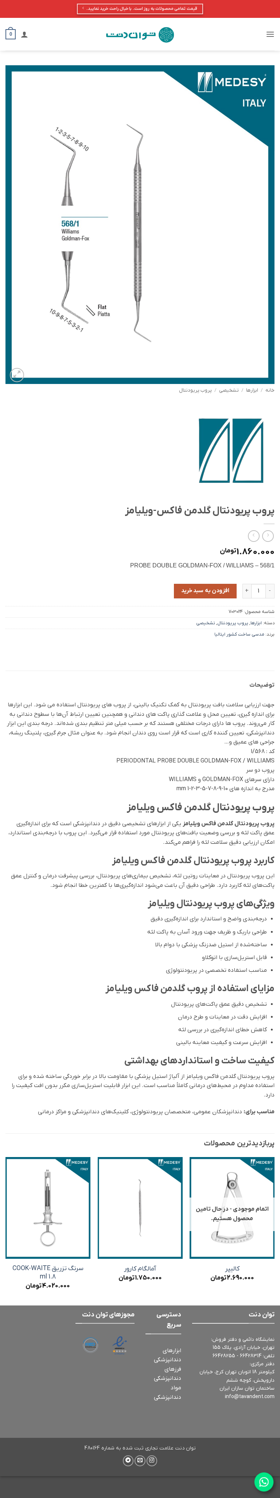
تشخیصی (229, 390)
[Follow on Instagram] (152, 1460)
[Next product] (267, 536)
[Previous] (274, 1230)
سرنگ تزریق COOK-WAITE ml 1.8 (47, 1273)
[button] (270, 34)
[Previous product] (253, 536)
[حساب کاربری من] (24, 34)
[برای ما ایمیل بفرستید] (140, 1460)
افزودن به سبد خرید (205, 590)
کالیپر (232, 1269)
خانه (270, 390)
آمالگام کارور (140, 1269)
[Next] (5, 1230)
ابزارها (252, 390)
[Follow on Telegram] (128, 1460)
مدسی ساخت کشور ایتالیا (239, 634)
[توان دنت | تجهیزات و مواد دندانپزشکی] (140, 34)
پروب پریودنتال (195, 390)
